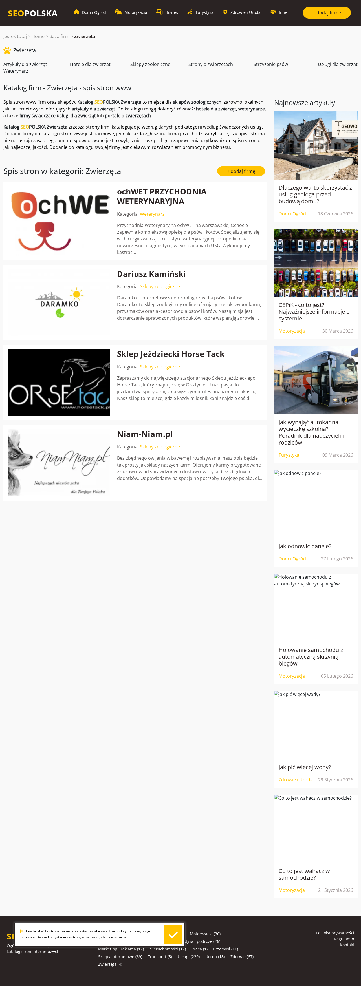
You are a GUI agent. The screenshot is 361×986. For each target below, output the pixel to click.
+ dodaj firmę (327, 13)
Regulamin (344, 938)
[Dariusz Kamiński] (59, 302)
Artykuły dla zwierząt (25, 64)
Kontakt (347, 944)
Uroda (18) (215, 956)
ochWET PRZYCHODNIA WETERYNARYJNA (161, 196)
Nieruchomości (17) (167, 949)
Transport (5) (160, 956)
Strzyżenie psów (271, 64)
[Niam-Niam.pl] (59, 462)
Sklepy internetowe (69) (120, 956)
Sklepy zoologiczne (150, 64)
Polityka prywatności (335, 933)
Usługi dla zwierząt (338, 64)
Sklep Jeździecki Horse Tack (170, 353)
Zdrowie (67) (242, 956)
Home (38, 36)
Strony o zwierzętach (210, 64)
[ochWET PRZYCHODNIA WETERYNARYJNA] (59, 221)
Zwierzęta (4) (110, 964)
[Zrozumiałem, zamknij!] (173, 934)
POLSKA (33, 13)
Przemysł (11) (225, 949)
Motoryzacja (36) (205, 933)
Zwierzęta (84, 36)
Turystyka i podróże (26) (197, 941)
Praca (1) (199, 949)
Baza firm (59, 36)
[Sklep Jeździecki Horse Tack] (59, 382)
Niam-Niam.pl (145, 433)
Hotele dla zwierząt (90, 64)
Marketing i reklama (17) (121, 949)
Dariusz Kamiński (151, 273)
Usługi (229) (189, 956)
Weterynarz (15, 71)
